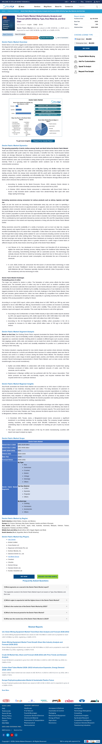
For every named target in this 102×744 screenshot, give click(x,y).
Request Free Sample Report (42, 141)
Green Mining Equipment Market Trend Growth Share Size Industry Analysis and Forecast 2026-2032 (32, 643)
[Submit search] (97, 6)
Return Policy (6, 718)
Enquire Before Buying (87, 56)
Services (37, 7)
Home (3, 11)
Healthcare (28, 708)
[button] (28, 6)
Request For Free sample (47, 576)
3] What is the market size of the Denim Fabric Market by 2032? (25, 606)
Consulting (78, 713)
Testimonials (6, 711)
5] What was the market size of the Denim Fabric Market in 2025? (26, 619)
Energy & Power (54, 718)
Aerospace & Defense (56, 708)
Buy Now (24, 576)
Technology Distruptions (82, 711)
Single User (80, 39)
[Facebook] (3, 735)
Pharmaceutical (29, 723)
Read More (5, 690)
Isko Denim (12, 539)
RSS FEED (5, 723)
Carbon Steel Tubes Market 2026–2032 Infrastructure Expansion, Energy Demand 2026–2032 (33, 668)
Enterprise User (81, 43)
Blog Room (48, 7)
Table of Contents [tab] (20, 34)
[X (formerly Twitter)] (7, 735)
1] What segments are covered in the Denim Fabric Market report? (26, 587)
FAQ (3, 708)
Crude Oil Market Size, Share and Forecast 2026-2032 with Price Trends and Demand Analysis (34, 656)
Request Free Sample (86, 71)
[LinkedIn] (16, 735)
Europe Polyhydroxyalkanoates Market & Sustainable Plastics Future (28, 680)
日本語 (35, 24)
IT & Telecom (28, 711)
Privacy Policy (7, 716)
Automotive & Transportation (34, 720)
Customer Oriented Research (84, 723)
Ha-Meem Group (13, 556)
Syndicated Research (81, 718)
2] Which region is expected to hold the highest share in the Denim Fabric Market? (31, 600)
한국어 (41, 24)
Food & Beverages (30, 713)
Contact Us (88, 1)
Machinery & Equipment (57, 716)
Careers (4, 721)
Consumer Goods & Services (34, 716)
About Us (58, 7)
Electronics (52, 723)
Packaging (52, 713)
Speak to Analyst (85, 66)
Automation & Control (56, 711)
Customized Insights (81, 716)
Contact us (69, 7)
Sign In (98, 1)
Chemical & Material (13, 11)
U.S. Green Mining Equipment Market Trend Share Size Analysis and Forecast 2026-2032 (35, 632)
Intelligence (78, 708)
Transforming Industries (82, 725)
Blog (82, 1)
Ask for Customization (87, 61)
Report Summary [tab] (8, 34)
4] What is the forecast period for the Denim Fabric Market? (24, 613)
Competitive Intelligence (82, 720)
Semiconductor (29, 725)
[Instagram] (12, 735)
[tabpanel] (35, 333)
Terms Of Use (6, 713)
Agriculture (52, 720)
